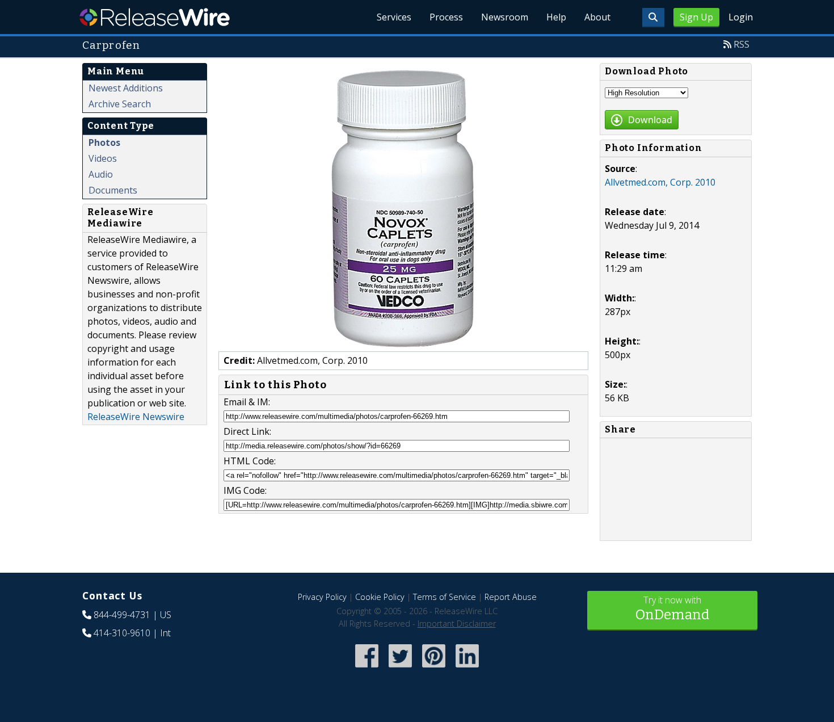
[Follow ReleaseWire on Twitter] (400, 668)
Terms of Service (444, 596)
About (597, 17)
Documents (113, 190)
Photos (104, 142)
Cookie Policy (380, 596)
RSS (741, 44)
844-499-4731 (122, 614)
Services (394, 17)
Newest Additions (126, 88)
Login (740, 17)
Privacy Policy (322, 596)
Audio (101, 174)
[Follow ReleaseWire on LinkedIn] (467, 668)
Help (556, 17)
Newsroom (504, 17)
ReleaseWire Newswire (135, 416)
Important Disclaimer (457, 623)
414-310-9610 (122, 633)
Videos (103, 158)
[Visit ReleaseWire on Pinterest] (433, 668)
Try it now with (672, 608)
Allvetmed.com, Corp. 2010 (660, 182)
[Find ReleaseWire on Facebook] (366, 668)
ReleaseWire (155, 17)
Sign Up (696, 17)
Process (446, 17)
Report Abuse (511, 596)
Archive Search (120, 104)
